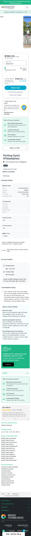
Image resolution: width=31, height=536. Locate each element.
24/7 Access (6, 176)
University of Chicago (6, 472)
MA (7, 431)
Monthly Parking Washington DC (9, 446)
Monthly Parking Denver (7, 458)
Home (3, 493)
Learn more (18, 3)
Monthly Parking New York (8, 448)
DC (4, 431)
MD (16, 431)
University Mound (5, 478)
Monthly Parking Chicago (7, 440)
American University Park (7, 480)
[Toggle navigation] (27, 7)
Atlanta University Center (7, 482)
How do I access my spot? (10, 169)
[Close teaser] (25, 531)
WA (14, 431)
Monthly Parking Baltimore (8, 454)
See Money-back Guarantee (8, 113)
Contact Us (8, 364)
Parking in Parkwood (6, 425)
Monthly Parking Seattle (7, 452)
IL (9, 431)
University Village (5, 484)
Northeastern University (7, 468)
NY (11, 431)
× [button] (29, 1)
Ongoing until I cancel (10, 70)
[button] (5, 72)
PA (19, 431)
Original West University (7, 476)
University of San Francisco (8, 474)
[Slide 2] (15, 419)
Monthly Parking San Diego (8, 450)
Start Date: (9, 62)
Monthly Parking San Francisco (9, 442)
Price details (23, 81)
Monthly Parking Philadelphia (8, 456)
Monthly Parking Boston (7, 444)
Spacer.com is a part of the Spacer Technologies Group (13, 520)
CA (2, 431)
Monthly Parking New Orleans (8, 460)
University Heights (5, 470)
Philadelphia (15, 493)
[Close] (29, 12)
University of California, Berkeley (9, 466)
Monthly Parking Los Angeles (8, 438)
